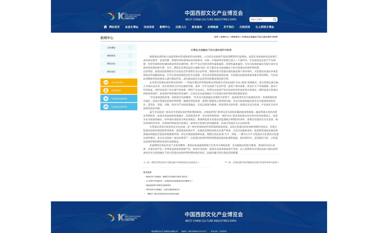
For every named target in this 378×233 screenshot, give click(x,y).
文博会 (162, 145)
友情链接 (213, 26)
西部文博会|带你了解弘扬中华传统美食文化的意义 (174, 162)
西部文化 (111, 63)
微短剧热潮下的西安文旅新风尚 (158, 185)
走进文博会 (131, 26)
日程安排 (244, 26)
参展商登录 (116, 90)
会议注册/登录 (117, 82)
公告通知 (111, 47)
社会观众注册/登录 (119, 107)
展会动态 (111, 71)
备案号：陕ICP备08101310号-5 (194, 231)
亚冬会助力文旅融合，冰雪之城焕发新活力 (163, 189)
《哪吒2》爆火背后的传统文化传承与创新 (162, 194)
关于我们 (229, 26)
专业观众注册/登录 (119, 99)
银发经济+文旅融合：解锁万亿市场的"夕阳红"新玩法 (166, 177)
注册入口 (181, 26)
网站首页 (114, 26)
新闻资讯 (111, 55)
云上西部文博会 (264, 26)
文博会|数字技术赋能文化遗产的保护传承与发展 (255, 162)
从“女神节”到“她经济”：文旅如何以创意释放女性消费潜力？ (169, 181)
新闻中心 (165, 26)
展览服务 (197, 26)
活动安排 (149, 26)
